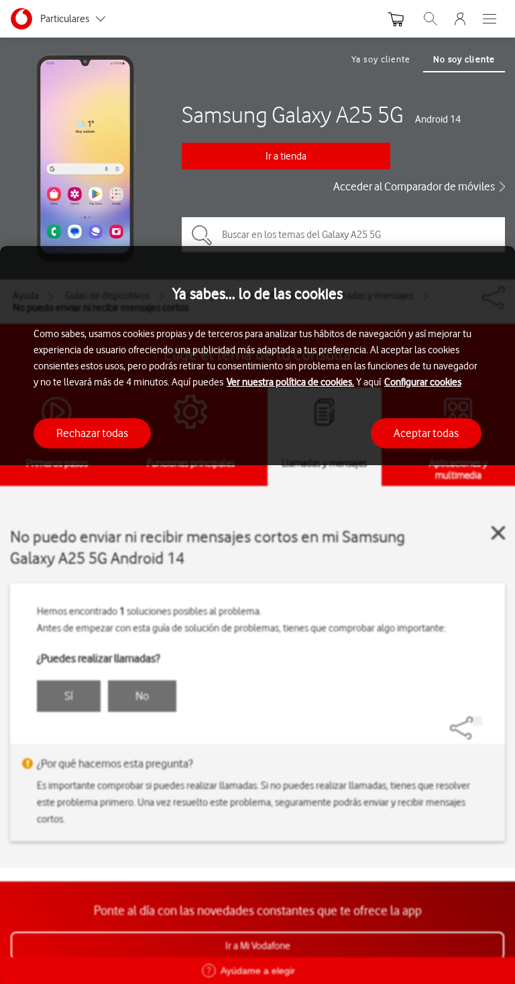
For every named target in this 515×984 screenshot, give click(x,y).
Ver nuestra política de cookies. (290, 382)
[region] (257, 615)
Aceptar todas (426, 433)
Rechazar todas (92, 433)
